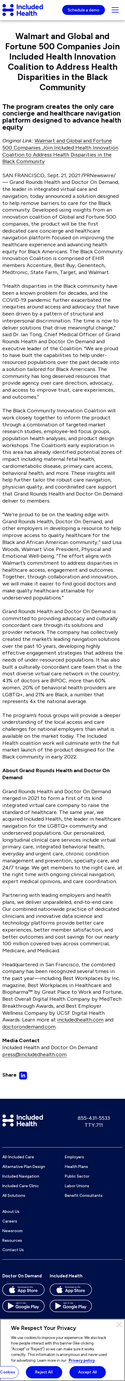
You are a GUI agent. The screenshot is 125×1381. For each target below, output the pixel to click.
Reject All (43, 1372)
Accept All (87, 1372)
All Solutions (13, 1195)
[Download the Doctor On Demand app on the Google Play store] (23, 1308)
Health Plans (76, 1166)
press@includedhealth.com (34, 1054)
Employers (74, 1157)
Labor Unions (77, 1185)
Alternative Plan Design (23, 1166)
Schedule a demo (83, 10)
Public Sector (77, 1176)
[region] (62, 1350)
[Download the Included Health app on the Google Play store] (71, 1308)
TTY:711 (94, 1125)
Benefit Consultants (84, 1195)
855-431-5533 (94, 1118)
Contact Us (13, 1249)
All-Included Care (18, 1157)
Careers (9, 1221)
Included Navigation (20, 1176)
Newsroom (12, 1230)
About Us (10, 1211)
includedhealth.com (80, 1019)
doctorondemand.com (29, 1026)
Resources (12, 1240)
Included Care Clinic (20, 1185)
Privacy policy (82, 1360)
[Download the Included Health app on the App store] (71, 1292)
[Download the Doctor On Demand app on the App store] (23, 1292)
